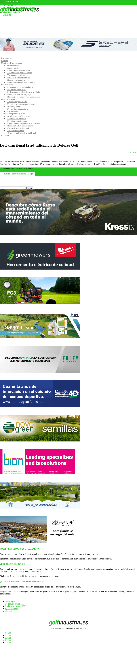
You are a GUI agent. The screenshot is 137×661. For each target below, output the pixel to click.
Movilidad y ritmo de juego (19, 94)
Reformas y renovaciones (18, 77)
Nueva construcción (16, 80)
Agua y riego (13, 68)
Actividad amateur (15, 131)
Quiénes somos (9, 5)
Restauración (13, 111)
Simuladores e (16, 118)
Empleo (4, 61)
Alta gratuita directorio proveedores (19, 7)
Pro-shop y (17, 121)
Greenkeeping (13, 65)
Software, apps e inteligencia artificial (23, 92)
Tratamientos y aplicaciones (19, 73)
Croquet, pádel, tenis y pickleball (21, 133)
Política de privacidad (14, 604)
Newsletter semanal (11, 12)
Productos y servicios (16, 90)
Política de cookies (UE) (15, 606)
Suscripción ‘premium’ (13, 10)
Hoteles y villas (14, 106)
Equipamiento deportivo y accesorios (23, 123)
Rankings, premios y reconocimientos (23, 97)
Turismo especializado (17, 102)
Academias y (19, 116)
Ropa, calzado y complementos (21, 126)
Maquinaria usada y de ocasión (21, 82)
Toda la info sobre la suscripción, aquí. (17, 174)
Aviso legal (10, 601)
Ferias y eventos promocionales (21, 104)
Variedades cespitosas (16, 75)
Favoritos (5, 135)
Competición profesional (18, 128)
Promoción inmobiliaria (17, 109)
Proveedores (6, 58)
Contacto (7, 15)
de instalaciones (20, 87)
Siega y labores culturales (18, 70)
